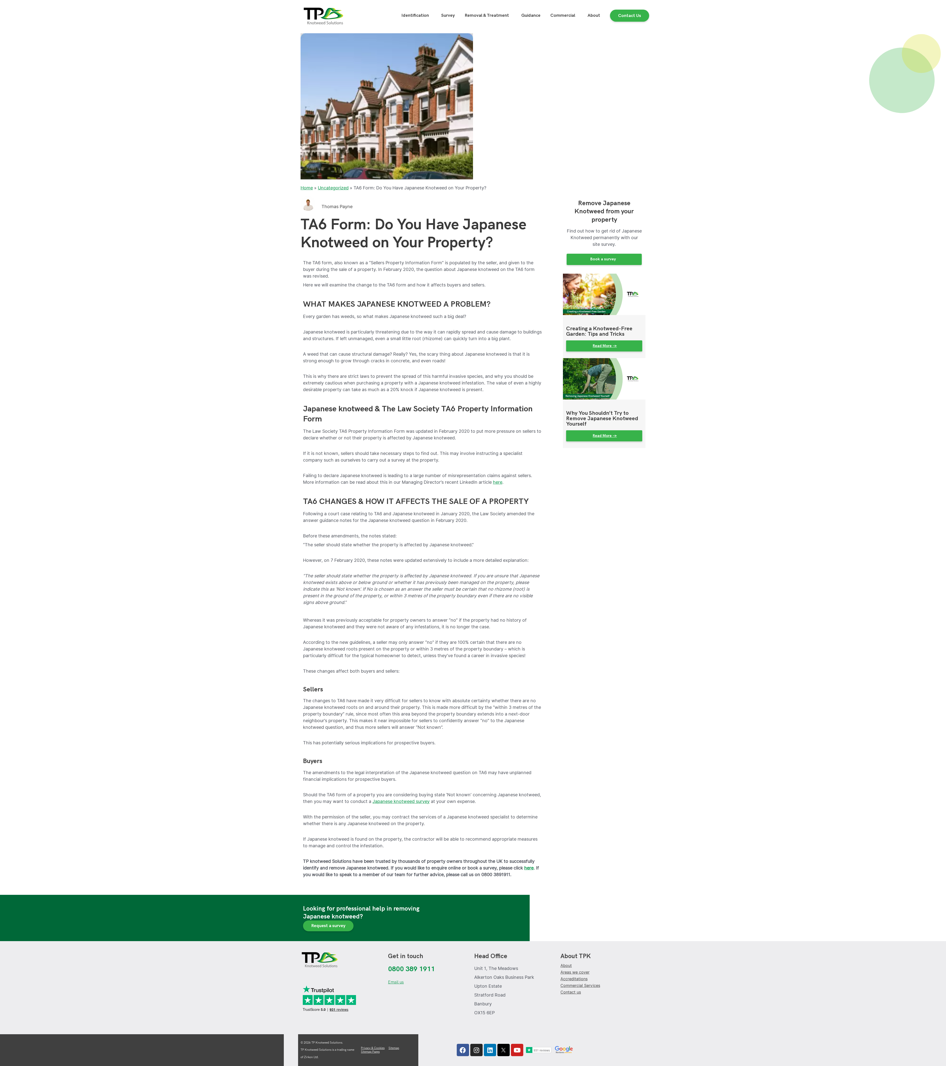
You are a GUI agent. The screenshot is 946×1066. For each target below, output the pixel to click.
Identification (415, 15)
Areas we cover (575, 972)
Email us (396, 982)
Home (307, 187)
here (497, 482)
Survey (448, 15)
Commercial (562, 15)
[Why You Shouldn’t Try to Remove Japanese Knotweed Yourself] (604, 378)
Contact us (570, 992)
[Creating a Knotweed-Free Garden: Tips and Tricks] (604, 294)
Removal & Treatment (487, 15)
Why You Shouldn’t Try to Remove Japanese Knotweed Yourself (602, 418)
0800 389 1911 (411, 969)
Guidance (531, 15)
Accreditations (574, 979)
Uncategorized (333, 187)
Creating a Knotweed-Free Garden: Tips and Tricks (599, 331)
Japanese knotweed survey (401, 801)
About (594, 15)
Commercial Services (580, 985)
